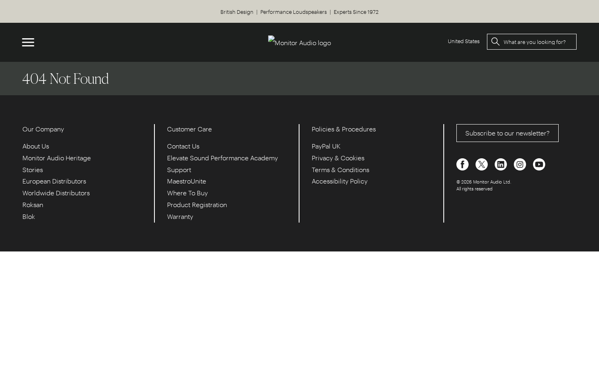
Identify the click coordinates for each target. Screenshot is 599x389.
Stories (32, 169)
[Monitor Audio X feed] (482, 163)
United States (464, 41)
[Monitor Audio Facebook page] (463, 163)
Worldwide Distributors (56, 193)
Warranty (180, 216)
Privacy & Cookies (338, 158)
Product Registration (197, 204)
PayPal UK (326, 146)
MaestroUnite (186, 181)
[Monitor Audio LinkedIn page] (502, 163)
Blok (28, 216)
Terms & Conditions (340, 169)
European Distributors (54, 181)
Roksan (32, 204)
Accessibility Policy (340, 181)
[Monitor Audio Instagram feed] (521, 163)
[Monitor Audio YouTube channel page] (539, 163)
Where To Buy (187, 193)
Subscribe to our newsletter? (507, 133)
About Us (35, 146)
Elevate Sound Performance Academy (222, 158)
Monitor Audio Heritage (56, 158)
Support (179, 169)
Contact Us (183, 146)
